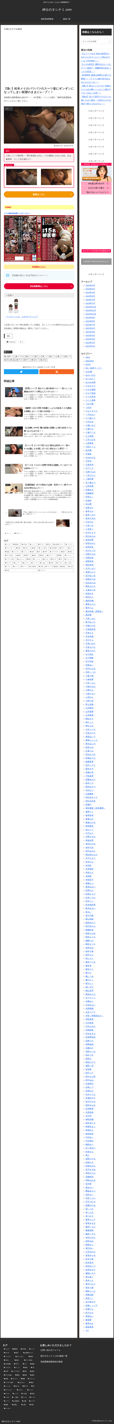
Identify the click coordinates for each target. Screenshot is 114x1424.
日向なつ (90, 790)
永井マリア (91, 1012)
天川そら (90, 640)
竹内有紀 (90, 1141)
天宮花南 (90, 636)
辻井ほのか (91, 1252)
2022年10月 (91, 314)
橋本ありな (91, 994)
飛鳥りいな (91, 1291)
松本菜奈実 (91, 905)
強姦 (13, 360)
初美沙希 (90, 540)
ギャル (39, 356)
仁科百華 (90, 486)
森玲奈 (89, 966)
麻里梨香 (90, 1327)
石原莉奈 (90, 1112)
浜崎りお (90, 1041)
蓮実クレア (91, 1220)
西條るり (90, 1245)
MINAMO (90, 361)
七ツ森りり (91, 418)
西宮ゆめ (90, 1241)
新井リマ (90, 783)
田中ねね (90, 1080)
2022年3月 (90, 339)
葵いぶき (90, 1209)
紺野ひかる (91, 1159)
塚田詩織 (90, 601)
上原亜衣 (90, 443)
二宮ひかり (91, 475)
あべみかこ (91, 379)
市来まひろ (91, 733)
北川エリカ (91, 550)
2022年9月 (90, 317)
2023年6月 (90, 285)
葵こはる (90, 1212)
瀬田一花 (90, 1066)
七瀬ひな (90, 429)
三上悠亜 (90, 436)
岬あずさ (90, 719)
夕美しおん (91, 618)
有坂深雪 (90, 840)
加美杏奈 (90, 547)
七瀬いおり (91, 425)
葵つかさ (90, 1216)
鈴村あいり (91, 1266)
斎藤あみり (91, 779)
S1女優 (89, 372)
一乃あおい (91, 414)
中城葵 (89, 454)
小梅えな (90, 690)
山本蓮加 (90, 715)
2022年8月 (90, 321)
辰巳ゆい (90, 1248)
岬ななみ (90, 726)
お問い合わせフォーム (51, 1350)
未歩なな (90, 862)
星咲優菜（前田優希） (96, 808)
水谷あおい (91, 1005)
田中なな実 (91, 1076)
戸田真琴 (90, 776)
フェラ (62, 356)
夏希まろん (91, 604)
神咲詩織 (90, 1119)
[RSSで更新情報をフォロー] (56, 371)
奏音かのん (91, 651)
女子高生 (90, 654)
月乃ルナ (90, 833)
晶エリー (90, 830)
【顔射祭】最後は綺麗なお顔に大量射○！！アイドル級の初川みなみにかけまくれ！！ (96, 78)
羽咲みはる (91, 1180)
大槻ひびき (91, 626)
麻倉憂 (89, 1320)
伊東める (90, 490)
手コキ (21, 360)
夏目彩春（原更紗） (95, 611)
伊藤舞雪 (90, 493)
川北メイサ (91, 729)
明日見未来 (91, 801)
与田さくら (91, 447)
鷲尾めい (90, 1316)
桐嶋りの (90, 941)
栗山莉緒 (90, 919)
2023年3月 (90, 296)
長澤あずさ (91, 1270)
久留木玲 (90, 465)
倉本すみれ (91, 518)
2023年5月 (90, 289)
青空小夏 (90, 1288)
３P (87, 1330)
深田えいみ (91, 1051)
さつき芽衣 (91, 397)
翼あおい (90, 1187)
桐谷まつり (91, 944)
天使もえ (90, 633)
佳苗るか (90, 508)
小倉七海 (90, 676)
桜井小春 (90, 951)
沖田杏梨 (90, 1019)
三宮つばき (91, 440)
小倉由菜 (90, 679)
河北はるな (91, 1026)
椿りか (89, 973)
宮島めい (90, 665)
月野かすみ (91, 837)
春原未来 (90, 815)
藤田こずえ (91, 1234)
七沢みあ (90, 422)
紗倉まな (90, 1152)
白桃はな (90, 1091)
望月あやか (91, 851)
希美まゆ (90, 747)
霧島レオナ (91, 1273)
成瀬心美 (90, 772)
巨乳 (7, 360)
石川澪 (89, 1116)
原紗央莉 (90, 565)
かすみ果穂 (91, 390)
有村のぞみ (91, 844)
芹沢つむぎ (91, 1202)
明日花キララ (92, 797)
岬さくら (90, 722)
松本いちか (91, 898)
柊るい (89, 912)
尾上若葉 (90, 704)
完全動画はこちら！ (39, 267)
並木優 (89, 450)
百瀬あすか (91, 1098)
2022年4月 (90, 335)
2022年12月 (91, 307)
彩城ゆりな (91, 758)
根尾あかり (91, 923)
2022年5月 (90, 332)
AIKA (88, 357)
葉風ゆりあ (91, 1205)
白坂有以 (90, 1084)
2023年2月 (90, 300)
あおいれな (91, 375)
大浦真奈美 (91, 629)
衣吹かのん (91, 1237)
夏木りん (90, 608)
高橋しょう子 (92, 1305)
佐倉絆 (89, 500)
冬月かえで (91, 533)
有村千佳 (90, 847)
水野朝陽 (90, 1008)
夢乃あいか (91, 622)
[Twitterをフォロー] (21, 371)
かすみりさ (91, 386)
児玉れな (90, 522)
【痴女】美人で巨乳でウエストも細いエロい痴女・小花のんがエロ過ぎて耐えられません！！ (96, 100)
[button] (109, 41)
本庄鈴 (89, 865)
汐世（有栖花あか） (95, 1016)
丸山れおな (91, 457)
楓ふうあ (90, 976)
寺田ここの (91, 672)
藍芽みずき (91, 1223)
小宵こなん (91, 683)
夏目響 (89, 615)
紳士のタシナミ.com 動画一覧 (54, 1356)
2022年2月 (90, 343)
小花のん (90, 697)
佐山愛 (89, 504)
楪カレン (90, 983)
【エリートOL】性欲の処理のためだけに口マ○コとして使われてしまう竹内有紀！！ (95, 57)
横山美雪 (90, 991)
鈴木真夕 (90, 1263)
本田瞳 (89, 876)
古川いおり (91, 568)
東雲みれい (91, 887)
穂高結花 (90, 1134)
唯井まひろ (91, 586)
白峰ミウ (90, 1087)
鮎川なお (90, 1313)
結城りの (90, 1162)
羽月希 (89, 1184)
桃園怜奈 (90, 930)
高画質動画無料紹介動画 (52, 1362)
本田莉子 (90, 880)
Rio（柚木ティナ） (94, 368)
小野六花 (90, 701)
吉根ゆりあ (91, 579)
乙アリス (90, 468)
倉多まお (90, 511)
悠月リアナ (91, 765)
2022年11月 (91, 310)
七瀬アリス (91, 432)
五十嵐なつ (91, 483)
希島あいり (91, 737)
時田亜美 (90, 826)
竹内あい (90, 1137)
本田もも (90, 872)
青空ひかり (91, 1284)
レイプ (69, 356)
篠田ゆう (90, 1144)
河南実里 (90, 1030)
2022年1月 (90, 346)
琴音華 (89, 1069)
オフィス (30, 356)
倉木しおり (91, 515)
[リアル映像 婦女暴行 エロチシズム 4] (39, 261)
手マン (28, 360)
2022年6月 (90, 328)
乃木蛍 (89, 461)
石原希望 (90, 1109)
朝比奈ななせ (92, 855)
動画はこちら (39, 194)
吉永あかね (91, 583)
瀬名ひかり (91, 1062)
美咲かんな (91, 1173)
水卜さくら (91, 998)
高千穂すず (91, 1302)
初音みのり (91, 543)
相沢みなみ (91, 1105)
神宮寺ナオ (91, 1123)
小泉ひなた (91, 694)
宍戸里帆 (90, 658)
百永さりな (91, 1094)
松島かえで (91, 894)
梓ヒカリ (90, 958)
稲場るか (90, 1130)
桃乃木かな (91, 926)
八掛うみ (90, 525)
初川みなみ (91, 536)
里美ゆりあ (91, 1255)
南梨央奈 (90, 561)
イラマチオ (21, 356)
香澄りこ (90, 1298)
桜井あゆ (90, 948)
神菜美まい (91, 1127)
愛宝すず (90, 769)
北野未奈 (90, 558)
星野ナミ (90, 812)
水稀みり (90, 1001)
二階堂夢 (90, 479)
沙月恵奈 (90, 1023)
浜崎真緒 (90, 1044)
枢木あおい (91, 908)
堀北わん (90, 597)
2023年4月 (90, 292)
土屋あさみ (91, 590)
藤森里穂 (90, 1230)
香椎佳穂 (90, 1295)
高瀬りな (90, 1309)
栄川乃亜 (90, 915)
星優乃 (89, 805)
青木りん (90, 1280)
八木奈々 (90, 529)
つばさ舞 (90, 404)
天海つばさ (91, 643)
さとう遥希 (91, 400)
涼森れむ (90, 1048)
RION (88, 364)
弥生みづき (91, 754)
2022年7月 (90, 325)
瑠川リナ (90, 1073)
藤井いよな (91, 1227)
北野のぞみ (91, 554)
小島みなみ (91, 686)
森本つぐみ (91, 962)
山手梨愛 (90, 712)
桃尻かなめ (91, 933)
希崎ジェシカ (92, 740)
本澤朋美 (90, 869)
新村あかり (91, 787)
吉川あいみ (91, 576)
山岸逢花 (90, 708)
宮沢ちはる (91, 669)
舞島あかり (91, 1191)
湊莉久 (89, 1059)
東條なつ (90, 883)
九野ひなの (91, 472)
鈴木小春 (90, 1259)
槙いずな (90, 987)
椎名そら (90, 969)
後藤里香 (90, 762)
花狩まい (90, 1195)
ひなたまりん (92, 411)
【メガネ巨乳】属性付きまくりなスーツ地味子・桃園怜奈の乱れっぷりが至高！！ (96, 68)
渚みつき (90, 1055)
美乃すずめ (91, 1169)
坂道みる (90, 593)
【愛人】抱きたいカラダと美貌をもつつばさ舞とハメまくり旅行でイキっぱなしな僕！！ (96, 89)
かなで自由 (91, 393)
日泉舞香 (90, 794)
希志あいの (91, 744)
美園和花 (90, 1177)
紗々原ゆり (91, 1148)
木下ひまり (91, 858)
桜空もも (90, 955)
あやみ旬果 (91, 382)
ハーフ (46, 356)
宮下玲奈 (90, 661)
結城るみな (91, 1166)
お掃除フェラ (10, 356)
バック (54, 356)
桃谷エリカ (91, 937)
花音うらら (91, 1198)
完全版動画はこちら (39, 286)
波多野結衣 (91, 1037)
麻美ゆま (90, 1323)
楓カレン (90, 980)
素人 (88, 1155)
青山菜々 (90, 1277)
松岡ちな (90, 890)
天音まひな (91, 647)
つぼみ (89, 407)
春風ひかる (91, 822)
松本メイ (9, 352)
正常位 (45, 360)
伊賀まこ (90, 497)
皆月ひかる (91, 1101)
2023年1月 (90, 303)
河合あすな (91, 1034)
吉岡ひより (91, 572)
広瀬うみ (90, 751)
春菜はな (90, 819)
